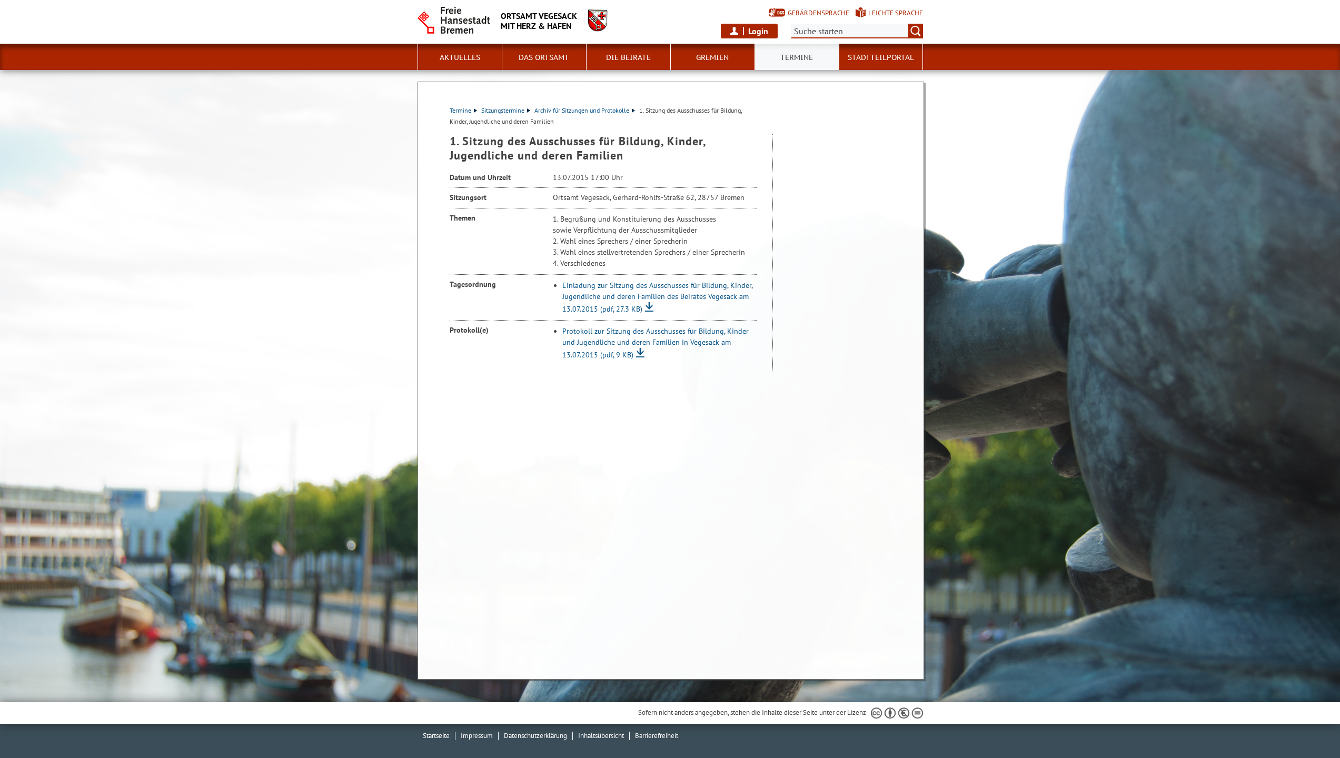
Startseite (436, 735)
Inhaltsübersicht (601, 735)
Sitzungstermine (502, 110)
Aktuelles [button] (460, 57)
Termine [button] (796, 57)
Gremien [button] (712, 57)
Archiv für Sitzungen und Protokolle (581, 110)
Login (758, 31)
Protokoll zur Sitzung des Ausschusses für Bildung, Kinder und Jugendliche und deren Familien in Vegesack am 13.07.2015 (655, 343)
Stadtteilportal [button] (881, 57)
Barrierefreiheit (656, 735)
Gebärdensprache (818, 12)
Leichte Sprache (895, 12)
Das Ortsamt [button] (544, 57)
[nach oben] (1307, 725)
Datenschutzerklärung (535, 735)
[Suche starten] (915, 31)
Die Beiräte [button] (628, 57)
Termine (460, 110)
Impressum (477, 735)
